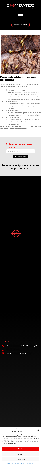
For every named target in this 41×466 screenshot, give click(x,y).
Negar (20, 454)
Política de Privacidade (13, 463)
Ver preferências (20, 459)
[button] (38, 430)
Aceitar (20, 449)
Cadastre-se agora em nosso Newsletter (19, 145)
